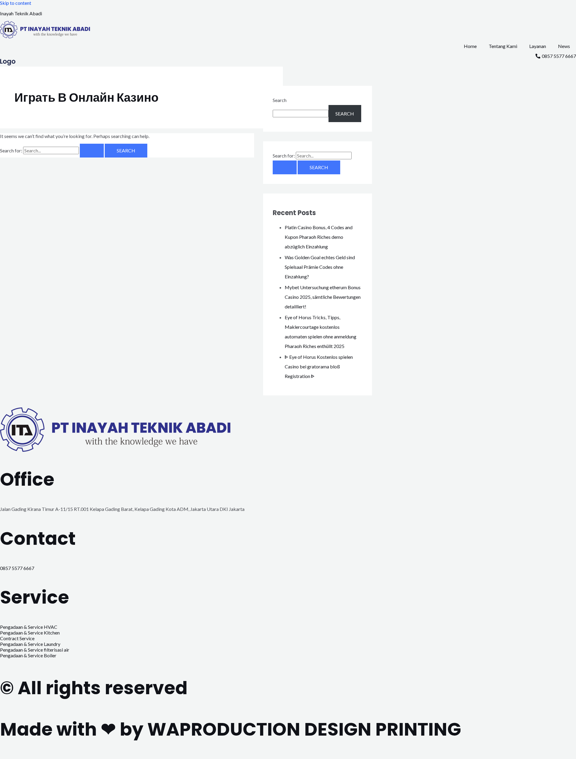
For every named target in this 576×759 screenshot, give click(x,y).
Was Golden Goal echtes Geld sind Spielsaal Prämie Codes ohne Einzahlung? (320, 266)
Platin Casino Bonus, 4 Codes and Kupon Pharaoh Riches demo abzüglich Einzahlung (318, 236)
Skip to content (15, 3)
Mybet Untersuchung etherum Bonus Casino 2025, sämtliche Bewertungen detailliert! (323, 296)
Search (279, 100)
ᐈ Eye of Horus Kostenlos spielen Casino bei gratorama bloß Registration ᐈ (319, 366)
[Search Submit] (92, 151)
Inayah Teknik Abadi (21, 13)
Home (470, 46)
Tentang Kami (503, 46)
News (564, 46)
